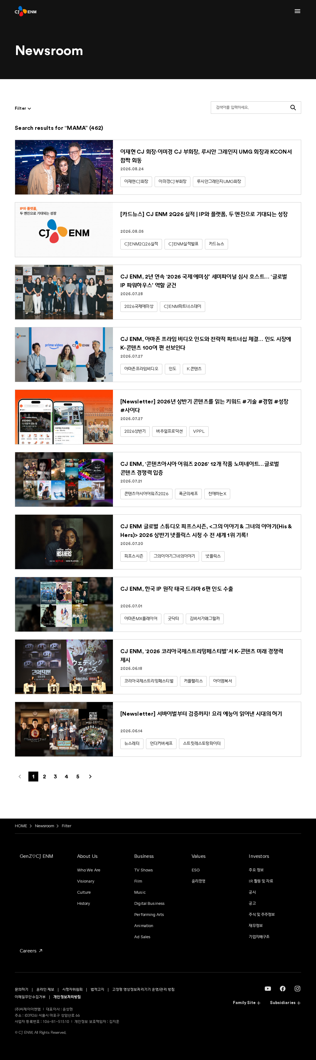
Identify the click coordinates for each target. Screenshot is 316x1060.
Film (138, 881)
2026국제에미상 (138, 306)
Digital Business (149, 903)
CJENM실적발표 (183, 244)
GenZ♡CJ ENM (36, 856)
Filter (67, 826)
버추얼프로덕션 (169, 431)
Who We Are (88, 870)
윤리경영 (199, 881)
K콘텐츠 (194, 369)
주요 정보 (256, 870)
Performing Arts (149, 914)
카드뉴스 (216, 244)
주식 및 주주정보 (262, 914)
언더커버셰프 (161, 743)
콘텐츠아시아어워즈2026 (146, 493)
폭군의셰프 (188, 493)
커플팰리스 (193, 681)
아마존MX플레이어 (140, 618)
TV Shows (143, 870)
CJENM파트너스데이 (182, 306)
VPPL (199, 431)
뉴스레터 (131, 743)
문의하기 (21, 989)
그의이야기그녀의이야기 (174, 556)
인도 (172, 369)
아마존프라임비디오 (141, 369)
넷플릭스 (213, 556)
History (83, 903)
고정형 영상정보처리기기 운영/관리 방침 (143, 989)
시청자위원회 (72, 989)
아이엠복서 (222, 681)
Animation (143, 925)
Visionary (85, 881)
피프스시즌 (133, 556)
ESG (196, 870)
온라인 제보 (45, 989)
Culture (84, 892)
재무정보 (256, 925)
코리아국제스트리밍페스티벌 (148, 681)
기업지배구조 (259, 936)
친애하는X (217, 493)
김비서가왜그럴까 (205, 618)
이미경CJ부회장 (172, 181)
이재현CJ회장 (136, 181)
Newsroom (44, 826)
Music (140, 892)
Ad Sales (142, 936)
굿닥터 (173, 618)
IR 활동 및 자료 (261, 881)
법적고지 (97, 989)
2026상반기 (135, 431)
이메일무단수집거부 (30, 997)
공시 (252, 892)
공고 (252, 903)
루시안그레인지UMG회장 (219, 181)
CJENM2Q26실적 (141, 244)
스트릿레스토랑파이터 (202, 743)
